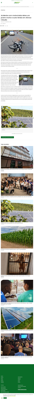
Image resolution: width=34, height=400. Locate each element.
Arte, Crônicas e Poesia (5, 391)
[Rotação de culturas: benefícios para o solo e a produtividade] (17, 239)
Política (2, 381)
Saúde (2, 379)
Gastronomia (3, 386)
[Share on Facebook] (1, 26)
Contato (19, 387)
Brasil (19, 380)
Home (2, 376)
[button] (12, 133)
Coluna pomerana (4, 389)
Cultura (19, 379)
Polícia (2, 377)
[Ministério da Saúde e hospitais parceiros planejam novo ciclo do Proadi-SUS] (17, 186)
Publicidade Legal (22, 389)
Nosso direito (3, 390)
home (1, 6)
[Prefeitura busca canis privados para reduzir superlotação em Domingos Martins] (17, 266)
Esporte (19, 378)
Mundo (19, 382)
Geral (2, 378)
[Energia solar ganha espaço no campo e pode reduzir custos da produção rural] (17, 320)
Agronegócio (20, 376)
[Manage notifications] (2, 398)
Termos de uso (20, 385)
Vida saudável (3, 388)
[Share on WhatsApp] (7, 26)
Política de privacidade (22, 386)
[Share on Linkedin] (3, 26)
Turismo (2, 382)
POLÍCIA (4, 6)
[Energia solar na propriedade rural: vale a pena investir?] (17, 213)
